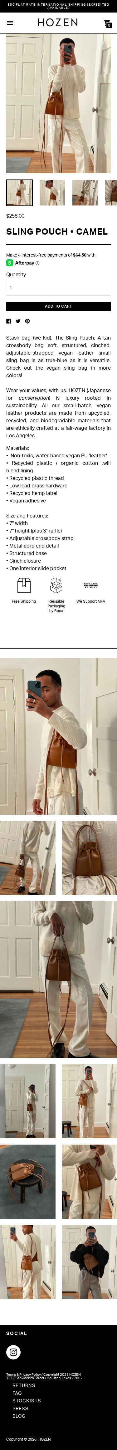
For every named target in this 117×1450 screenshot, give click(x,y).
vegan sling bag (67, 368)
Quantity (16, 274)
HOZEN (44, 1439)
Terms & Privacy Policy (23, 1374)
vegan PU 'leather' (86, 455)
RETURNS (24, 1385)
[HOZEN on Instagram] (13, 1351)
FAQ (17, 1393)
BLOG (19, 1416)
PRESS (20, 1408)
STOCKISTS (26, 1401)
